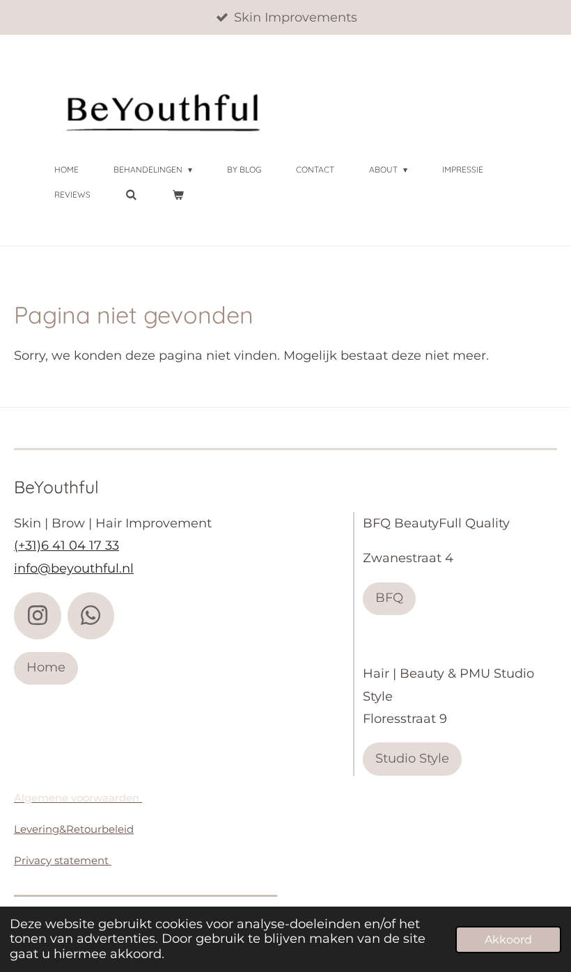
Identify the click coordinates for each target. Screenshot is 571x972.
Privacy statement (62, 860)
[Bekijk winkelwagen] (178, 194)
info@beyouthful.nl (74, 568)
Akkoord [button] (508, 939)
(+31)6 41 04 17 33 (66, 545)
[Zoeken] (131, 194)
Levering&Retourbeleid (74, 829)
